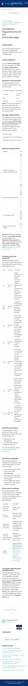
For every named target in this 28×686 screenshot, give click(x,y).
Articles (4, 25)
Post (20, 626)
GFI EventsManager (7, 20)
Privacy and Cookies (17, 683)
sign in (10, 639)
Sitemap (19, 682)
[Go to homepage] (6, 4)
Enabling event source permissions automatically (18, 558)
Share (19, 629)
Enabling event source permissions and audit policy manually (17, 552)
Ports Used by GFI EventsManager (11, 648)
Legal (23, 682)
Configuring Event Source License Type (12, 670)
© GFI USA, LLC (8, 682)
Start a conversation (14, 13)
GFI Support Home (16, 2)
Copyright (10, 683)
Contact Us (14, 682)
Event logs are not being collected (11, 659)
